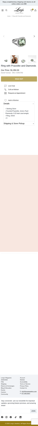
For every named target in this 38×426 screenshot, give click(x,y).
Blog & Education (6, 388)
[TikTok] (15, 417)
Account (22, 378)
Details (6, 104)
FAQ (2, 382)
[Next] (34, 36)
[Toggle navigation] (2, 11)
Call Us (6, 150)
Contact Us (23, 388)
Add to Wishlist (13, 100)
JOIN (33, 411)
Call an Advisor (13, 89)
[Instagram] (6, 417)
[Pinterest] (11, 417)
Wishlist (22, 380)
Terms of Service (25, 384)
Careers (3, 392)
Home (9, 16)
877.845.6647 (26, 393)
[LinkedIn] (20, 417)
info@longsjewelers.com (29, 391)
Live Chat (11, 86)
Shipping (3, 384)
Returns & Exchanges (7, 386)
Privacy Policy (24, 386)
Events (3, 390)
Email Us (19, 150)
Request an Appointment (16, 93)
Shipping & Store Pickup (14, 123)
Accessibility (23, 382)
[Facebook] (2, 417)
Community (4, 394)
